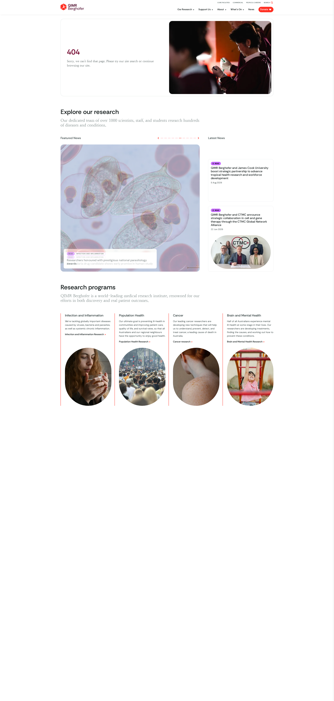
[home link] (72, 7)
